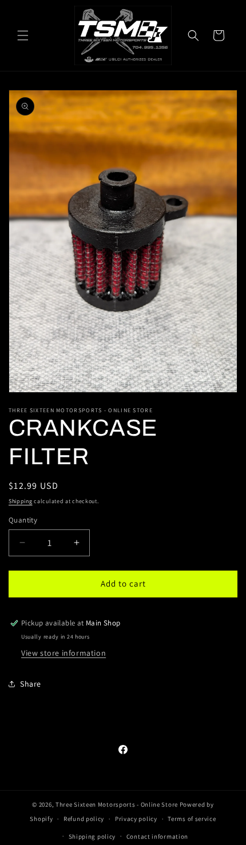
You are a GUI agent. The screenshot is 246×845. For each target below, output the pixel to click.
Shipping (21, 501)
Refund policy (84, 819)
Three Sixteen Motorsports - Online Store (116, 804)
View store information (63, 653)
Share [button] (30, 684)
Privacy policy (136, 819)
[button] (22, 35)
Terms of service (192, 819)
